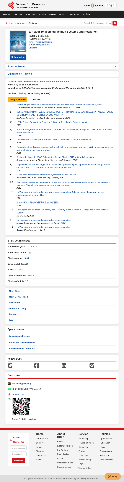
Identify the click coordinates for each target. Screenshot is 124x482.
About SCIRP (61, 435)
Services (74, 14)
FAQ (11, 320)
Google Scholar (18, 99)
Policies (105, 434)
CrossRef (36, 99)
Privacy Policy (106, 459)
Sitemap (40, 451)
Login (110, 5)
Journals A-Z (42, 438)
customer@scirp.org (21, 383)
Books (42, 14)
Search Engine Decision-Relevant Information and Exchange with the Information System (59, 104)
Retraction (104, 455)
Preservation (106, 451)
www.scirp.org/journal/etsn (40, 42)
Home (6, 14)
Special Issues (64, 467)
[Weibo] (92, 365)
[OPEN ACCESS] (93, 5)
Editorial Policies (65, 446)
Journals (30, 14)
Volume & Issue (85, 468)
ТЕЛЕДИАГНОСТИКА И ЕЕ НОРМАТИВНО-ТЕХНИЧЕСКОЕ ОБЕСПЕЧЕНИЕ (53, 139)
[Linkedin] (64, 365)
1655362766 (18, 394)
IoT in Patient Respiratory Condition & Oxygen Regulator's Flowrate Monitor (52, 122)
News (52, 14)
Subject (39, 443)
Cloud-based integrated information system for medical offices (46, 174)
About (62, 14)
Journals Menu (16, 66)
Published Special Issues (22, 342)
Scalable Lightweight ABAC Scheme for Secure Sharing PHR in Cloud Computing (55, 157)
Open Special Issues (19, 336)
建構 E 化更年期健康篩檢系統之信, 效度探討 (37, 202)
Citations (33, 48)
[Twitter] (10, 365)
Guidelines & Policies (20, 73)
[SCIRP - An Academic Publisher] (26, 5)
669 (27, 258)
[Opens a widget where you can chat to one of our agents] (112, 476)
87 (30, 252)
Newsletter (14, 302)
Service (83, 434)
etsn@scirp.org (42, 45)
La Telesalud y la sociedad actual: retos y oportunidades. (43, 220)
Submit (87, 14)
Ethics (60, 441)
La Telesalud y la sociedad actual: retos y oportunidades (43, 227)
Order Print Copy (17, 308)
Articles (17, 14)
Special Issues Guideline (22, 348)
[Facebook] (36, 365)
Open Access (106, 438)
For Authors (62, 450)
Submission (18, 57)
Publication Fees (65, 462)
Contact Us (15, 314)
